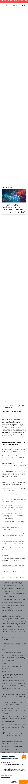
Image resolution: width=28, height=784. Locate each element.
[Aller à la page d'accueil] (6, 5)
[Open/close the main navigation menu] (3, 5)
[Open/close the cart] (24, 5)
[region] (14, 1)
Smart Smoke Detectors (17, 621)
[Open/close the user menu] (22, 5)
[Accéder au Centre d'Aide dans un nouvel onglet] (20, 5)
